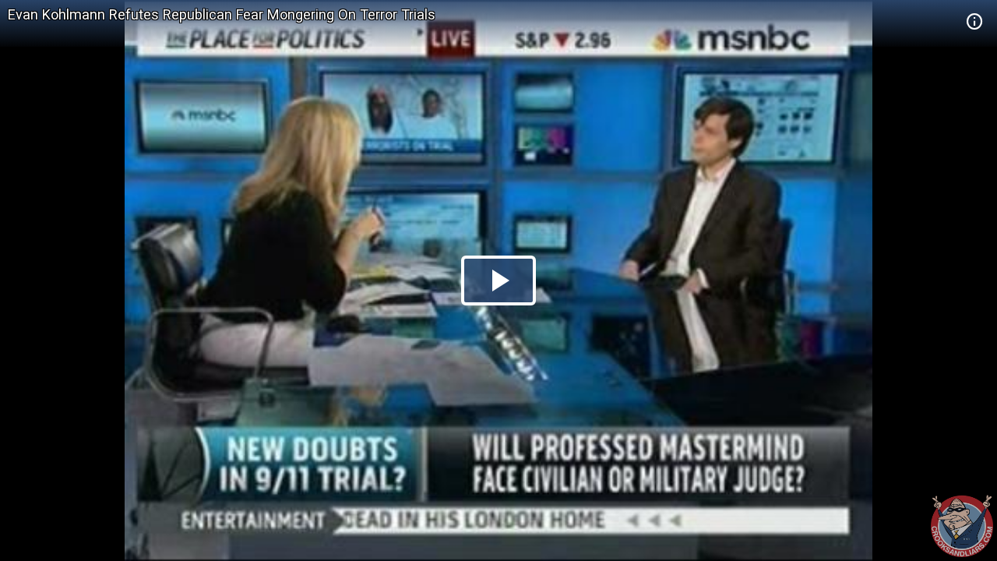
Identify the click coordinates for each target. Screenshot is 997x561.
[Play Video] (498, 280)
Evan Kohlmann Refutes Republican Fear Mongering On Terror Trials (221, 14)
